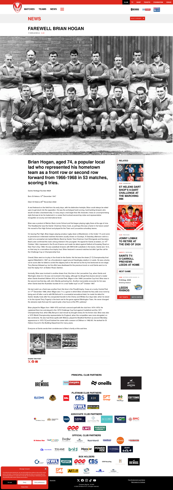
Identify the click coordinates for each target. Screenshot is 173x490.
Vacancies (52, 480)
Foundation (158, 2)
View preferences (39, 482)
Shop (139, 2)
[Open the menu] (62, 9)
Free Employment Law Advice (136, 480)
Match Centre (137, 297)
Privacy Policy (24, 486)
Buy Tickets (123, 297)
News (53, 9)
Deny (24, 482)
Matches (29, 9)
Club (126, 2)
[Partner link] (42, 383)
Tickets (147, 2)
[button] (45, 469)
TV (132, 2)
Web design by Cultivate (138, 482)
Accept (10, 482)
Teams (42, 9)
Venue (168, 2)
